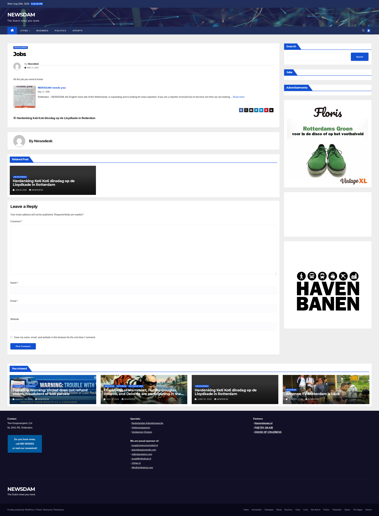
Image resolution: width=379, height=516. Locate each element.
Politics (60, 30)
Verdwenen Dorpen (142, 432)
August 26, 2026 (24, 399)
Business (42, 30)
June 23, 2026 (296, 399)
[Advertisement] (328, 214)
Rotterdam (121, 386)
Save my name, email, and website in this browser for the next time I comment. (55, 337)
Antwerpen (269, 510)
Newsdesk (33, 64)
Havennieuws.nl (263, 423)
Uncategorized (20, 47)
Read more (239, 97)
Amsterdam (257, 510)
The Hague (357, 510)
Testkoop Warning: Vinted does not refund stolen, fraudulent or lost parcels (50, 392)
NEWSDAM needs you (52, 87)
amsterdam (109, 386)
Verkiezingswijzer (141, 427)
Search (291, 46)
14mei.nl (136, 463)
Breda (279, 510)
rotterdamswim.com (142, 454)
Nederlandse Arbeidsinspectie (147, 423)
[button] (363, 30)
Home (246, 510)
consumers (18, 386)
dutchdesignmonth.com (144, 450)
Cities (24, 30)
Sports (77, 30)
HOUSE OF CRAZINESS (268, 432)
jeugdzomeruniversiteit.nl (145, 445)
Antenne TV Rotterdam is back (312, 394)
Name (14, 283)
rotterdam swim (136, 386)
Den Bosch (315, 510)
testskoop (30, 386)
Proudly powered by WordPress (21, 510)
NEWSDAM (21, 15)
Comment (16, 221)
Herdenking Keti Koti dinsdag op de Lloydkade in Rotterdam (55, 118)
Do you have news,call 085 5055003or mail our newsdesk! (24, 443)
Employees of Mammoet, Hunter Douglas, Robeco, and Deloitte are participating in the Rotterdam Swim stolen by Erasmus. (142, 394)
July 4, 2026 (113, 399)
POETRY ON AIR (263, 427)
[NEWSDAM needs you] (24, 97)
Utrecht (368, 510)
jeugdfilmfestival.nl (141, 458)
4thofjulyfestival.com (142, 467)
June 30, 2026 (204, 399)
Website (14, 319)
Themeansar (58, 510)
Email (14, 301)
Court (305, 510)
